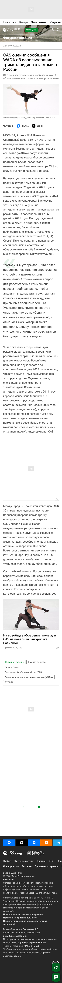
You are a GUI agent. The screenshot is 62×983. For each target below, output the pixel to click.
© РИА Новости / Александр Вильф (18, 118)
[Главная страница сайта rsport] (19, 29)
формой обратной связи (33, 942)
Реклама (26, 866)
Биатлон (41, 861)
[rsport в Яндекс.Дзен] (22, 842)
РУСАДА (9, 682)
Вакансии (8, 879)
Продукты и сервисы (46, 866)
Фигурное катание (14, 662)
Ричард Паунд (12, 667)
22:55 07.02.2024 (12, 45)
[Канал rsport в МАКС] (9, 842)
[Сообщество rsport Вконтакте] (34, 842)
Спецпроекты (11, 866)
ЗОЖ (51, 861)
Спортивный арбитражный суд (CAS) (23, 672)
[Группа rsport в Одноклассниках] (46, 842)
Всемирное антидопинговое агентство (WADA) (29, 677)
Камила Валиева (37, 662)
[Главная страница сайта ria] (3, 29)
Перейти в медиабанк (45, 118)
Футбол (7, 861)
